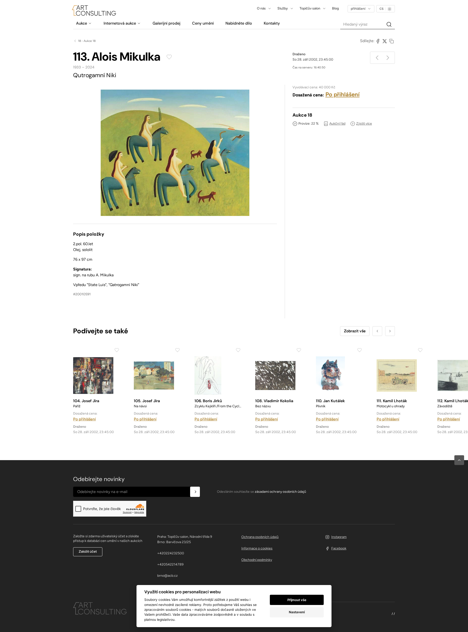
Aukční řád (337, 123)
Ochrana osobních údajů (260, 537)
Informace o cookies (257, 548)
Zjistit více (364, 123)
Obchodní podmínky (256, 560)
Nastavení (297, 612)
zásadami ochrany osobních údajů (280, 492)
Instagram (339, 537)
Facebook (338, 548)
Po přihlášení (342, 94)
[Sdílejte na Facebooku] (377, 41)
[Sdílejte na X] (384, 41)
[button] (459, 460)
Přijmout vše (296, 600)
